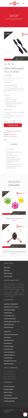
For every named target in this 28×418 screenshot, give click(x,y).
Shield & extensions (9, 363)
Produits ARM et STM (9, 315)
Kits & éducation (8, 343)
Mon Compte (7, 267)
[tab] (14, 144)
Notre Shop (6, 270)
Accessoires (12, 134)
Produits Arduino (8, 313)
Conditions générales (9, 401)
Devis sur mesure (8, 392)
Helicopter (14, 136)
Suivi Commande (8, 273)
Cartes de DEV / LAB (9, 324)
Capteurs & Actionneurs (10, 318)
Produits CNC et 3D (8, 327)
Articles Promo (7, 331)
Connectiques (7, 337)
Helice (10, 136)
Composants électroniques (11, 334)
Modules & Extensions (9, 352)
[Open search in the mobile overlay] (23, 3)
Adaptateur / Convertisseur (11, 304)
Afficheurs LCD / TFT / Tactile (11, 307)
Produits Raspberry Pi (9, 355)
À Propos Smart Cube (9, 386)
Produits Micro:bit (8, 349)
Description (14, 144)
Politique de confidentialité (11, 398)
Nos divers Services (8, 389)
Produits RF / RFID (8, 358)
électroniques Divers (9, 340)
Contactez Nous (8, 395)
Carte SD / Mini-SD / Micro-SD (11, 321)
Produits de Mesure (8, 346)
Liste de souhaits (8, 276)
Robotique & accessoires (10, 361)
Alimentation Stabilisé (9, 310)
